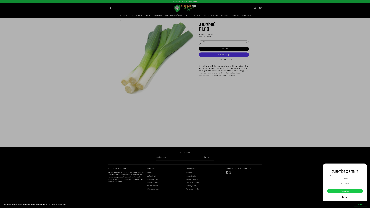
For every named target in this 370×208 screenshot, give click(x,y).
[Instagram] (346, 197)
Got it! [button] (360, 204)
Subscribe (345, 191)
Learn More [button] (62, 204)
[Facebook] (343, 197)
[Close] (364, 166)
